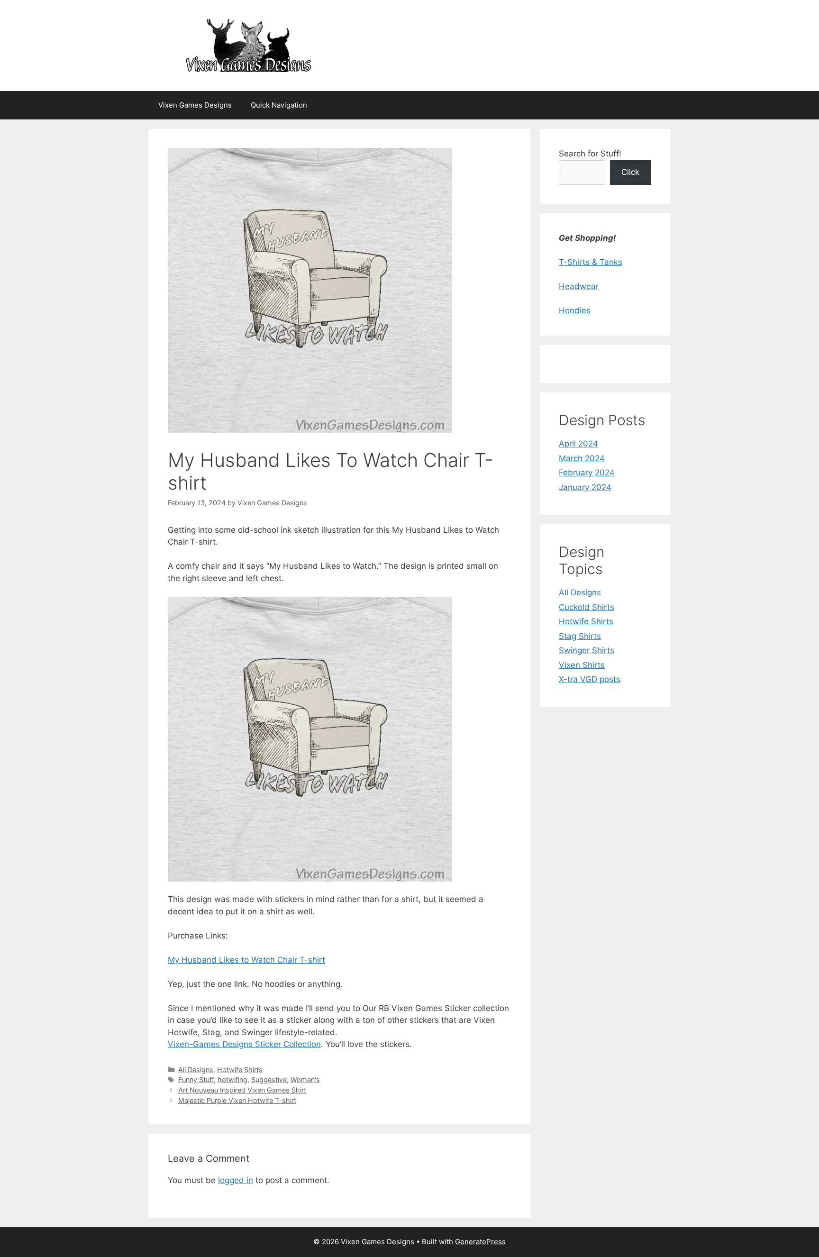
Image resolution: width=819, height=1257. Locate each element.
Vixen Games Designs (195, 104)
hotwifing (232, 1079)
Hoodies (575, 310)
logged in (235, 1180)
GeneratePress (480, 1241)
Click (630, 172)
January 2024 (585, 487)
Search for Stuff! (590, 153)
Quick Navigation (279, 104)
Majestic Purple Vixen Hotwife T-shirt (237, 1100)
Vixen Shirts (582, 665)
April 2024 (578, 443)
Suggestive (269, 1079)
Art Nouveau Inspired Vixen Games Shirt (242, 1090)
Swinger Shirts (586, 650)
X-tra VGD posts (589, 679)
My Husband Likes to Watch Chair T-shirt (246, 960)
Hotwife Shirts (240, 1070)
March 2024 (582, 458)
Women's (305, 1079)
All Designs (195, 1070)
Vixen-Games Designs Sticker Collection (244, 1044)
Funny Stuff (196, 1079)
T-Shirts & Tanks (590, 262)
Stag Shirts (580, 636)
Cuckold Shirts (586, 607)
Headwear (579, 286)
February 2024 (587, 472)
